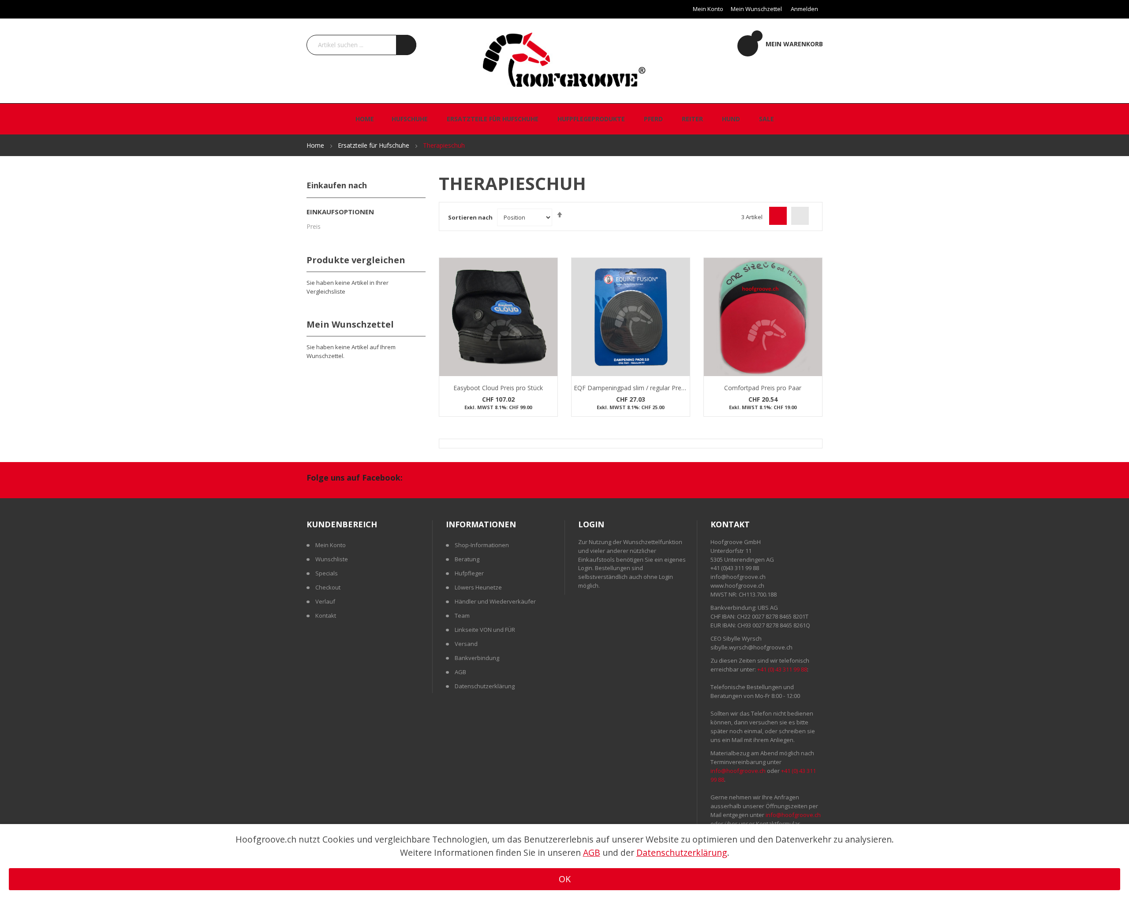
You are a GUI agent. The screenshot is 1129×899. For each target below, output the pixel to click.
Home (316, 145)
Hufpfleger (469, 573)
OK (565, 879)
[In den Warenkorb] (549, 274)
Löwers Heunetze (478, 587)
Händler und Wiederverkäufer (495, 601)
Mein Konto (708, 9)
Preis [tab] (314, 226)
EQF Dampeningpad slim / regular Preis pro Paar (643, 388)
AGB (460, 672)
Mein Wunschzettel (756, 9)
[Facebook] (419, 479)
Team (462, 615)
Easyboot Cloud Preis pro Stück (498, 388)
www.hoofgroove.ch (737, 585)
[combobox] (361, 45)
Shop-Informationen (482, 545)
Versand (466, 644)
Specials (326, 573)
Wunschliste (331, 559)
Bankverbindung (477, 658)
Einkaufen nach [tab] (337, 185)
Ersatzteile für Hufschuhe (374, 145)
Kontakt (325, 615)
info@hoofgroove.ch (738, 577)
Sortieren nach (470, 217)
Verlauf (325, 601)
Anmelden (804, 9)
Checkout (327, 587)
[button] (549, 291)
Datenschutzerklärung (485, 686)
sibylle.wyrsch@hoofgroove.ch (751, 647)
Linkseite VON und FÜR (485, 630)
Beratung (467, 559)
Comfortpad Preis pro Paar (762, 388)
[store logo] (564, 59)
